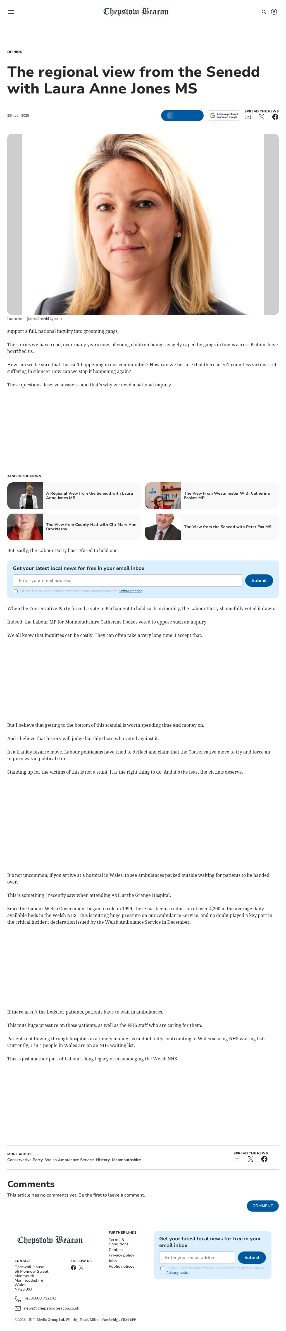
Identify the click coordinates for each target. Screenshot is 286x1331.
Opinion (14, 52)
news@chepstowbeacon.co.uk (51, 1308)
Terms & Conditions (118, 1242)
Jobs (113, 1260)
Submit (259, 580)
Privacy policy (121, 1255)
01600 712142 (43, 1298)
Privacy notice (130, 591)
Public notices (121, 1266)
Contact (116, 1249)
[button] (11, 12)
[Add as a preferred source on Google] (224, 115)
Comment (262, 1206)
